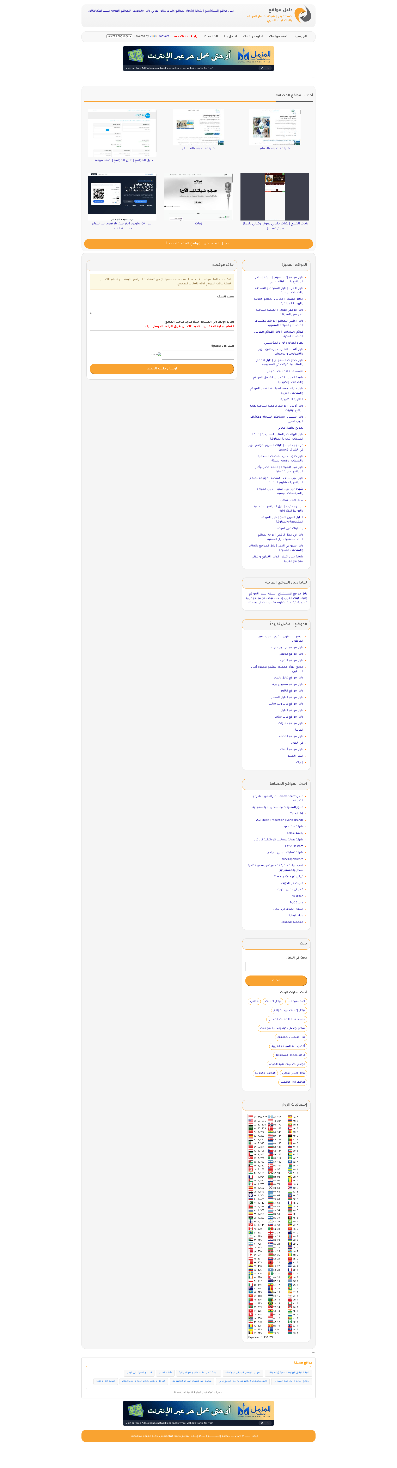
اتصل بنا (230, 36)
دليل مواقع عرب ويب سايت (286, 704)
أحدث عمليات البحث (293, 992)
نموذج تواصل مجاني (290, 428)
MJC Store (296, 902)
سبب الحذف (225, 296)
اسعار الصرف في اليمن (288, 909)
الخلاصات (211, 36)
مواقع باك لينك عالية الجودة (287, 1064)
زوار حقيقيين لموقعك (291, 1037)
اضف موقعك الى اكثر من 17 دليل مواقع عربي (243, 1381)
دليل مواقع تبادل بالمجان (287, 677)
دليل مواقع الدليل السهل (286, 697)
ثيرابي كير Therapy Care (288, 876)
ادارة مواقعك (253, 36)
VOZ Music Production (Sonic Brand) (279, 820)
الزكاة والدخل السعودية (290, 1055)
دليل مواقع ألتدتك (291, 749)
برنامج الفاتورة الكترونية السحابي (292, 1381)
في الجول (297, 743)
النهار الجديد (295, 756)
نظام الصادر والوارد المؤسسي (283, 343)
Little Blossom (294, 846)
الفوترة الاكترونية (265, 1073)
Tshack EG (296, 813)
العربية (299, 730)
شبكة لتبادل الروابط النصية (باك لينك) (289, 1373)
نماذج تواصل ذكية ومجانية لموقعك (282, 1028)
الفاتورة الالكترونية (292, 399)
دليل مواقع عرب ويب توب (287, 647)
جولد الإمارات (295, 915)
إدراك (299, 762)
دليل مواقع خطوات (290, 723)
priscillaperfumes (292, 859)
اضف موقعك (296, 1001)
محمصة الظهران (292, 922)
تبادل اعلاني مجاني (291, 500)
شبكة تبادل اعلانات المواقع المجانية (198, 1373)
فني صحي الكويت (292, 883)
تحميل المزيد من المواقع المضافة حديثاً (198, 244)
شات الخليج (165, 1373)
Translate (163, 36)
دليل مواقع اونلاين (291, 691)
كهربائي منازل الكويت (290, 889)
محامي (254, 1001)
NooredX (297, 896)
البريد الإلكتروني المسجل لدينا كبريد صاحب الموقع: (189, 324)
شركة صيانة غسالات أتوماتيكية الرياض (278, 839)
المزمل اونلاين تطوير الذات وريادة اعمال (143, 1381)
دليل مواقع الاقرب (291, 660)
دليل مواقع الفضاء (291, 736)
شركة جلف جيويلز (292, 826)
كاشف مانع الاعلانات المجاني (285, 371)
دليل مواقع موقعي (291, 654)
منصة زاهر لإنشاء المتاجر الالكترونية (192, 1381)
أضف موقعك (278, 36)
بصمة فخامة (295, 833)
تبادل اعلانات (273, 1001)
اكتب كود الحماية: (222, 346)
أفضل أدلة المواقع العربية (288, 1046)
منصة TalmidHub (105, 1381)
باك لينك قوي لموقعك (288, 528)
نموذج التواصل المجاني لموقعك (243, 1373)
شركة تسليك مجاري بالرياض (285, 852)
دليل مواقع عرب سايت (288, 717)
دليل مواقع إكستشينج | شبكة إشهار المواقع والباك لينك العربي (196, 1436)
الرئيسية (301, 36)
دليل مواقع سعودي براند (287, 684)
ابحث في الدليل (296, 958)
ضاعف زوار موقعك (293, 1082)
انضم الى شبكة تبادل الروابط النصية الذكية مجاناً (198, 1392)
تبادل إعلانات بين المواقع (289, 1010)
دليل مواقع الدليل (292, 710)
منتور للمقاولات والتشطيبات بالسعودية (277, 807)
